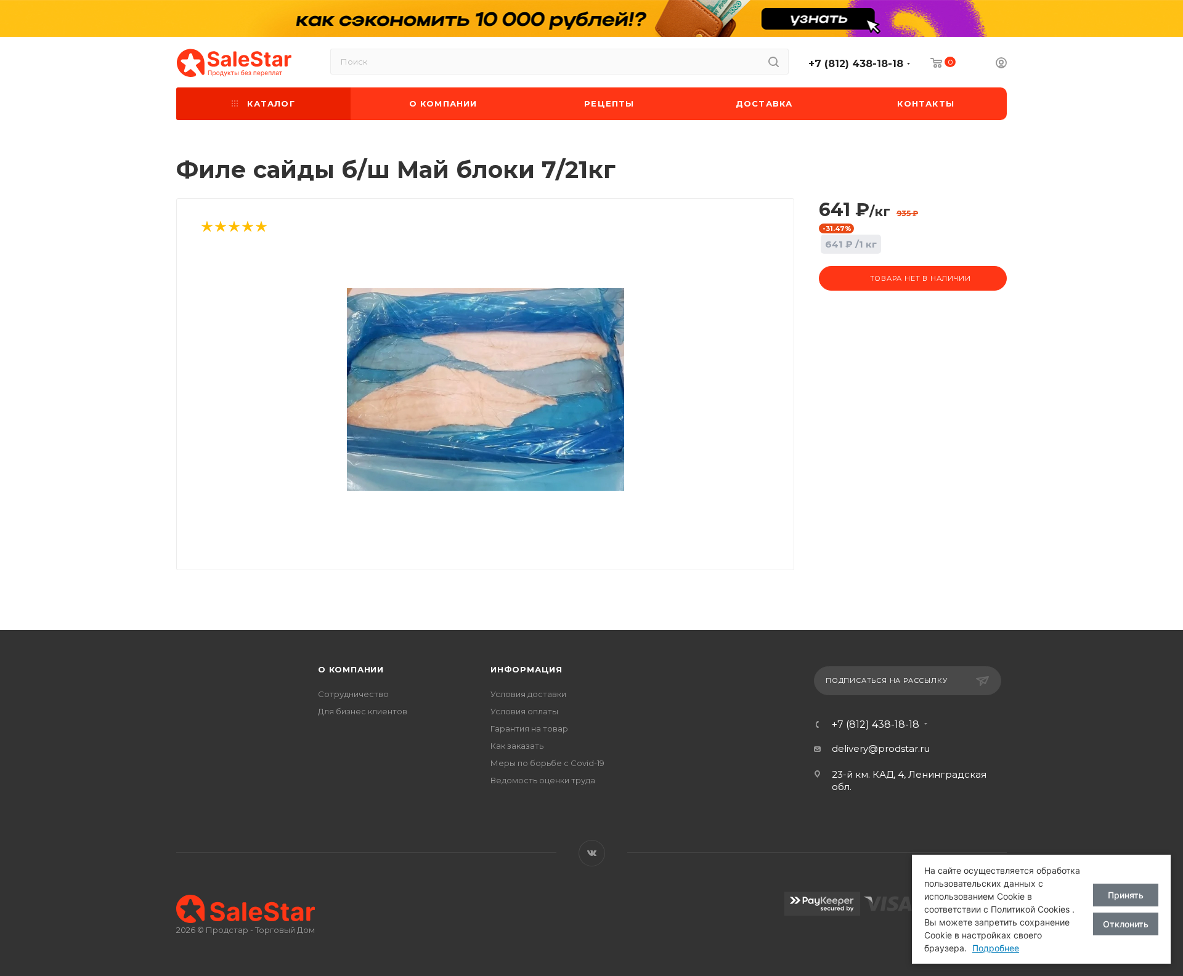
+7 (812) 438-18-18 (855, 64)
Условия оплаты (524, 711)
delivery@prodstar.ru (881, 748)
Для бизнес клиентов (362, 711)
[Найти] (773, 62)
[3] (233, 227)
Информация (526, 669)
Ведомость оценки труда (542, 780)
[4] (247, 227)
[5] (260, 227)
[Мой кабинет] (1001, 64)
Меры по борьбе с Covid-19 (547, 763)
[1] (206, 227)
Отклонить (1125, 924)
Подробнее (995, 948)
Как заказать (516, 746)
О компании (351, 669)
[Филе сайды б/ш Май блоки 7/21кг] (485, 389)
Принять (1126, 895)
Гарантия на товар (529, 728)
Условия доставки (528, 694)
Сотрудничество (353, 694)
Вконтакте (592, 853)
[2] (220, 227)
